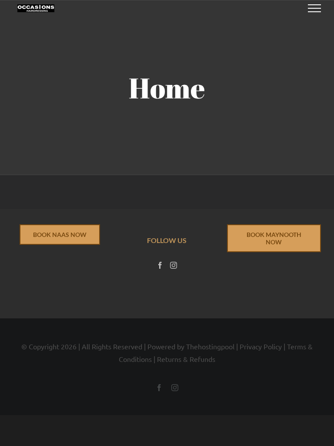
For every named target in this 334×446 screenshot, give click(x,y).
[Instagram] (173, 265)
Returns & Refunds (186, 359)
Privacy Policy (261, 346)
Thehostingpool (210, 346)
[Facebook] (160, 265)
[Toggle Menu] (315, 8)
